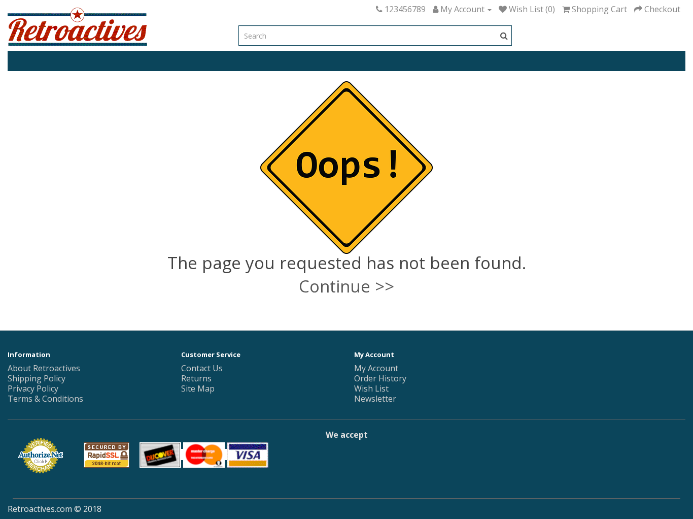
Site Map (198, 388)
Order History (380, 378)
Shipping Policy (36, 378)
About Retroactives (44, 368)
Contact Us (202, 368)
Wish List (371, 388)
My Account (376, 368)
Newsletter (375, 398)
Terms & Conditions (45, 398)
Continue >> (346, 286)
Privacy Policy (33, 388)
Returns (196, 378)
